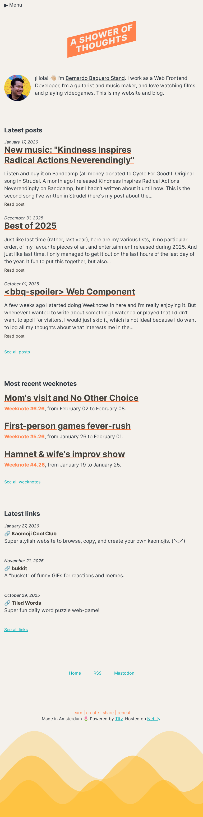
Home (75, 673)
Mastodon (124, 673)
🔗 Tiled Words (22, 603)
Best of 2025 (30, 225)
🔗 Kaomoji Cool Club (30, 533)
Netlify (153, 718)
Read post (14, 204)
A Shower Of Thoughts (101, 38)
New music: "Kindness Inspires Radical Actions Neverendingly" (69, 155)
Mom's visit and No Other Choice (71, 398)
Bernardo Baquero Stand (95, 78)
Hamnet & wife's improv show (64, 454)
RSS (98, 673)
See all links (16, 629)
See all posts (17, 351)
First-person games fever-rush (67, 426)
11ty (119, 718)
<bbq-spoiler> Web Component (69, 291)
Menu (13, 5)
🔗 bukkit (15, 568)
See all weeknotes (22, 481)
